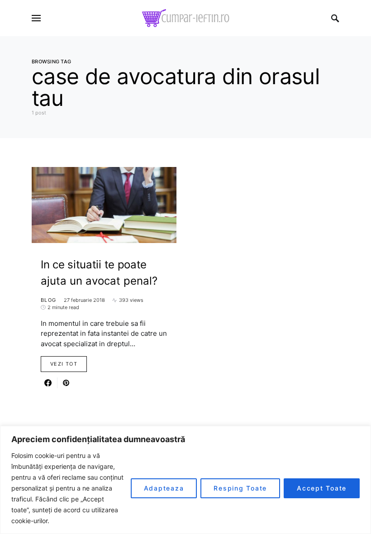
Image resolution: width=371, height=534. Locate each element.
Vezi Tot (63, 364)
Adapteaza (164, 488)
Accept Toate (322, 488)
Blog (49, 300)
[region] (185, 480)
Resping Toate (240, 488)
